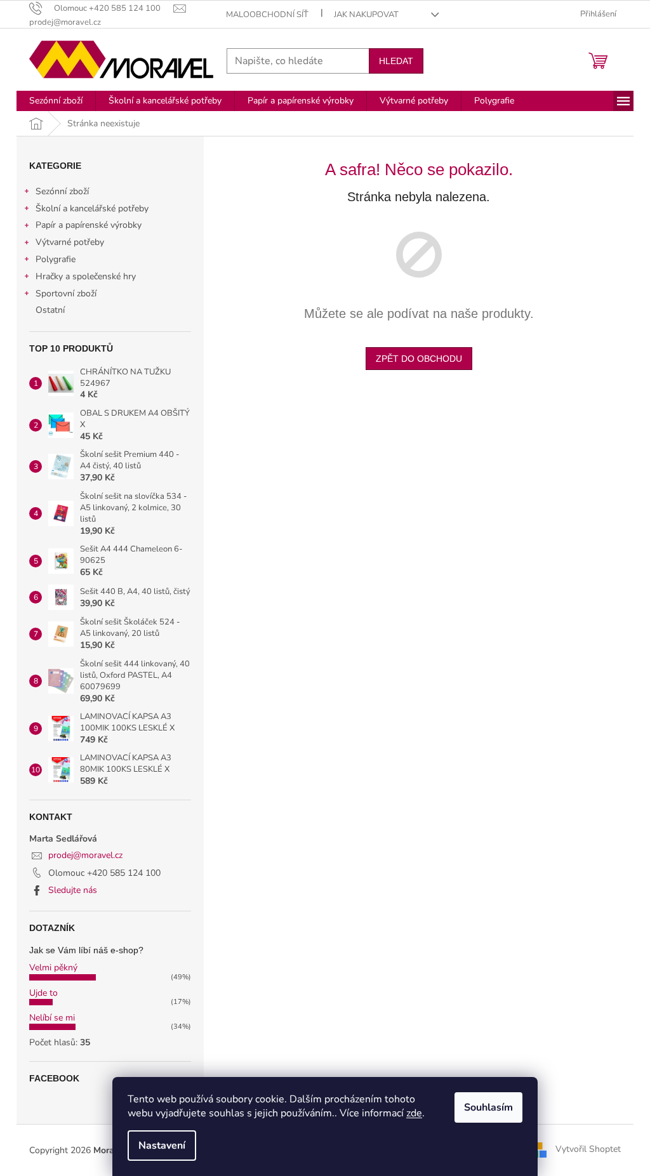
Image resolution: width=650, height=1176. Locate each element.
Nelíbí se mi (52, 1018)
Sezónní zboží (62, 191)
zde (414, 1113)
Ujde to (43, 993)
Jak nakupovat (366, 14)
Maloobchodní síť (267, 14)
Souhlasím (488, 1107)
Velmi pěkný (53, 967)
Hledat (396, 61)
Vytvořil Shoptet (588, 1150)
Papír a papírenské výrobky (89, 225)
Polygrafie (56, 259)
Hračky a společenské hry (86, 276)
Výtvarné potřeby (70, 242)
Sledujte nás (72, 890)
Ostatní (50, 310)
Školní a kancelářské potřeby (92, 208)
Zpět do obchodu (419, 358)
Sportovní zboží (66, 293)
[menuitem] (56, 101)
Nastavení (161, 1146)
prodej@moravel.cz (85, 855)
